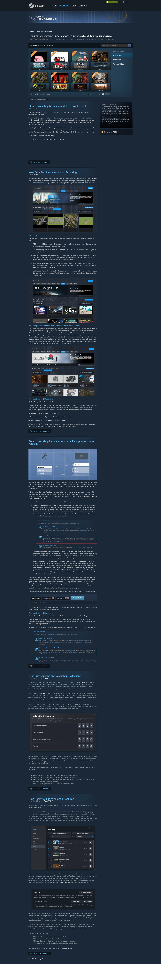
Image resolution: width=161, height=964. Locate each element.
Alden (37, 108)
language (127, 2)
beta (45, 693)
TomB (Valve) (48, 801)
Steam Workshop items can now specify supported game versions (61, 442)
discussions (68, 948)
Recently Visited (118, 64)
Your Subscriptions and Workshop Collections (54, 676)
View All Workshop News (36, 959)
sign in (120, 2)
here (102, 39)
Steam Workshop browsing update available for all (57, 106)
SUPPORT (83, 6)
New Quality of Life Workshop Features (51, 798)
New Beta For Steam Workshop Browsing (52, 172)
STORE (55, 6)
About (75, 6)
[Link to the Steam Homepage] (37, 7)
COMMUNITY (64, 6)
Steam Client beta (65, 882)
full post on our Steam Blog (44, 135)
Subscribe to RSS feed (111, 132)
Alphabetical (117, 60)
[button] (122, 55)
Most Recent (117, 55)
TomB (46, 678)
